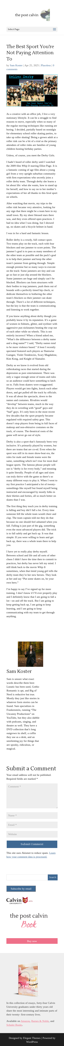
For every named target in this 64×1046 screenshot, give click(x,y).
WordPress (32, 1041)
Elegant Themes (31, 1037)
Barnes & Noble (40, 1021)
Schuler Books (14, 1024)
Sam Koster (16, 65)
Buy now (32, 941)
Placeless (46, 65)
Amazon (25, 1021)
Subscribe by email (21, 888)
